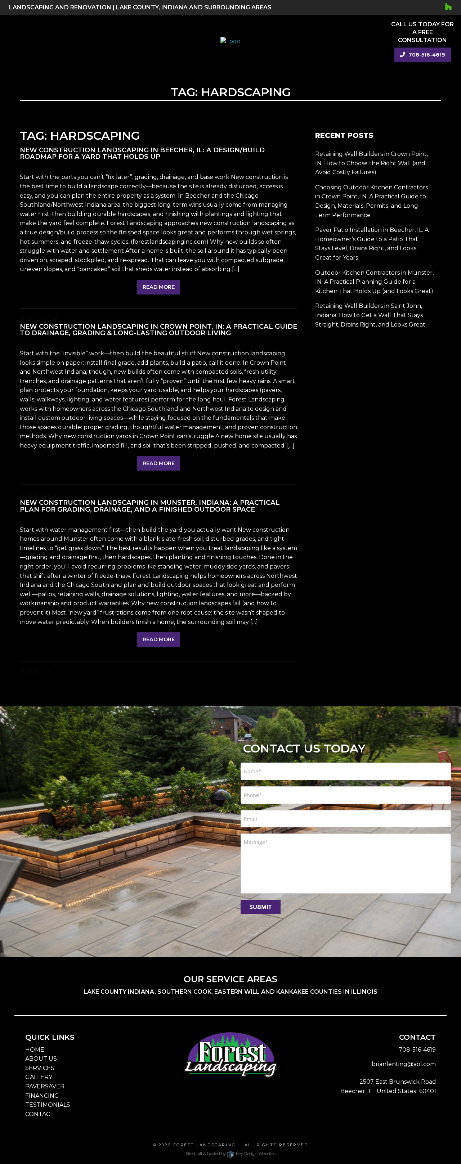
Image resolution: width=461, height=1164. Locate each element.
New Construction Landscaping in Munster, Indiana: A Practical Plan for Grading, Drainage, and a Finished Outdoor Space (150, 505)
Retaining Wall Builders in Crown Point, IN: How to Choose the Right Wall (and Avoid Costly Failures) (371, 163)
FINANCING (42, 1095)
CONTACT (39, 1114)
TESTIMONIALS (47, 1104)
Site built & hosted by (230, 1153)
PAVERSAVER (44, 1086)
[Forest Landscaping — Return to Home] (230, 40)
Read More (159, 287)
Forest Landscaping (204, 1144)
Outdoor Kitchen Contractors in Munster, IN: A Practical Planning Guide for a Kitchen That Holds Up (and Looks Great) (374, 282)
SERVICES (39, 1068)
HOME (34, 1049)
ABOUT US (41, 1058)
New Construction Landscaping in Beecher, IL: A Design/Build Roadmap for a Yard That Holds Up (142, 153)
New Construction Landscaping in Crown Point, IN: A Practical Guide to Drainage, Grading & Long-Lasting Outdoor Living (158, 329)
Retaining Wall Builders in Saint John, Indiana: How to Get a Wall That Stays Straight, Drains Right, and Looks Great (370, 315)
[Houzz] (448, 7)
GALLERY (38, 1077)
